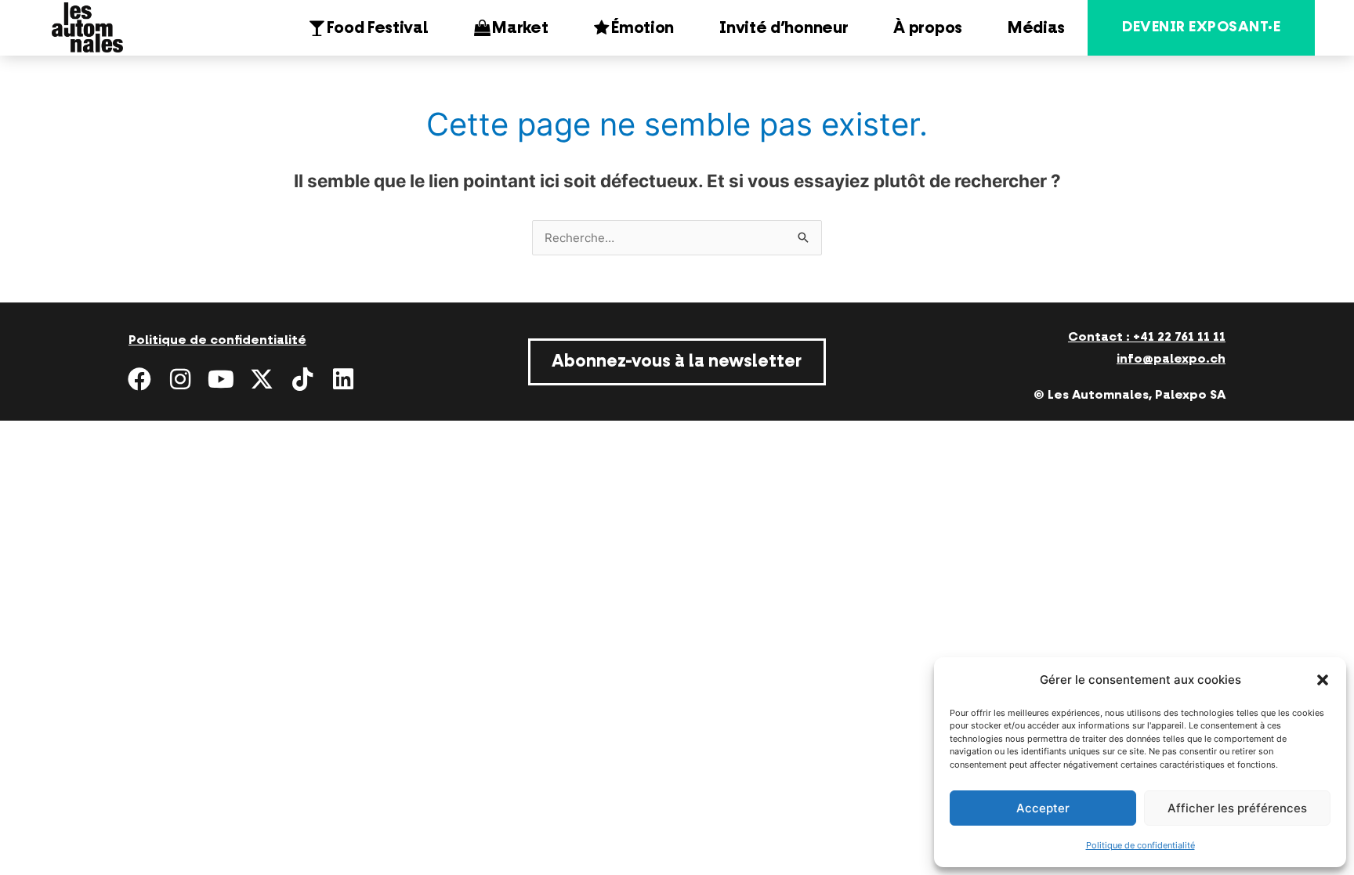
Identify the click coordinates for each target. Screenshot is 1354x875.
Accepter (1043, 808)
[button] (1322, 680)
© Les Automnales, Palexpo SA (1129, 395)
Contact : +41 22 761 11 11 (1146, 337)
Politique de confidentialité (1140, 845)
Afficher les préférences (1237, 808)
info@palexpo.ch (1171, 359)
